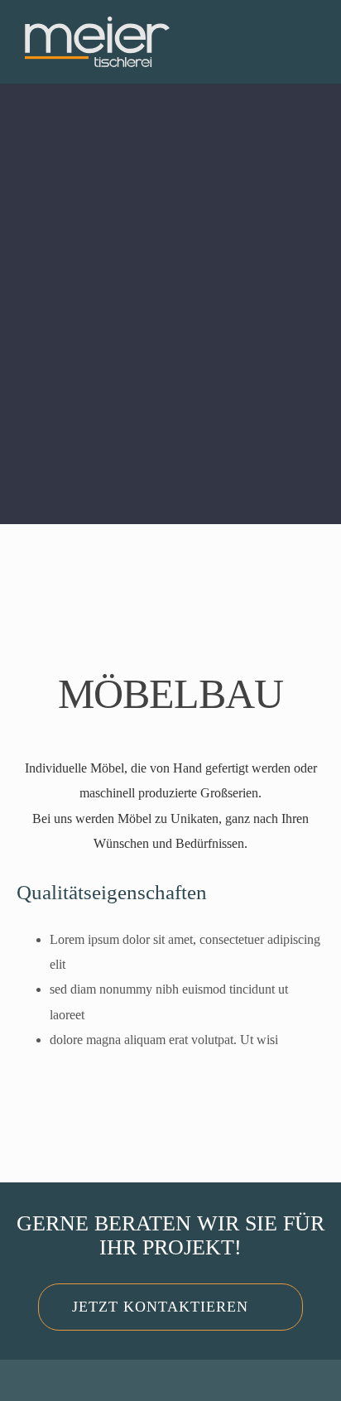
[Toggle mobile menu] (309, 52)
